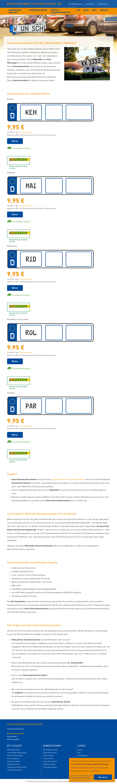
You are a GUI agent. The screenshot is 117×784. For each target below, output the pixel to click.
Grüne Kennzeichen (50, 767)
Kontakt (104, 10)
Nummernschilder (38, 10)
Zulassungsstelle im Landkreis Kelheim (68, 479)
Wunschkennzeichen (50, 750)
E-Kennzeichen (48, 758)
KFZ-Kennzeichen (13, 758)
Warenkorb (76, 4)
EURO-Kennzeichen (50, 753)
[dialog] (92, 770)
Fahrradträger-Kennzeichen (17, 753)
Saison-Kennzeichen (50, 761)
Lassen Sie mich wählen (80, 777)
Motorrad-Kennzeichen (15, 755)
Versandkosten (82, 755)
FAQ (78, 10)
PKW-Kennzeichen (13, 750)
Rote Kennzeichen (49, 764)
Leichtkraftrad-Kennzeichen (17, 767)
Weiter (15, 141)
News (86, 10)
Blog (94, 10)
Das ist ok (102, 777)
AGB (78, 753)
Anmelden (89, 4)
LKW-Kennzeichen (13, 764)
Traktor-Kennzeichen (14, 770)
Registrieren (103, 4)
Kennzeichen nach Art (15, 11)
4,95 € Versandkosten (25, 132)
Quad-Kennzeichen (13, 761)
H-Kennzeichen (48, 755)
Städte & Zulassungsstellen (60, 11)
